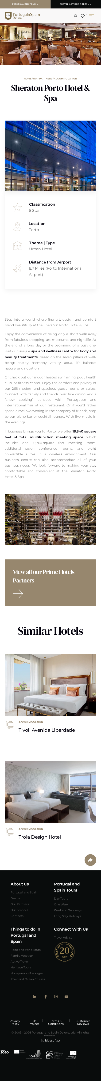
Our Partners (42, 78)
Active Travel (19, 961)
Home (27, 78)
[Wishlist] (83, 16)
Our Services (19, 910)
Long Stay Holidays (67, 916)
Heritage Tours (21, 967)
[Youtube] (66, 997)
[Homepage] (31, 15)
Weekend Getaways (68, 910)
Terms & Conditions (56, 1022)
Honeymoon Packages (27, 973)
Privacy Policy (15, 1022)
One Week (61, 904)
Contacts (17, 916)
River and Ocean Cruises (28, 979)
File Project (34, 1022)
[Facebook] (45, 996)
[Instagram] (56, 996)
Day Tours (61, 898)
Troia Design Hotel (40, 837)
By (50, 1040)
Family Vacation (22, 955)
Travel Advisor (64, 937)
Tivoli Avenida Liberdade (47, 730)
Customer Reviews (83, 1022)
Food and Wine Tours (26, 949)
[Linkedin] (35, 996)
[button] (75, 16)
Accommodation (65, 78)
